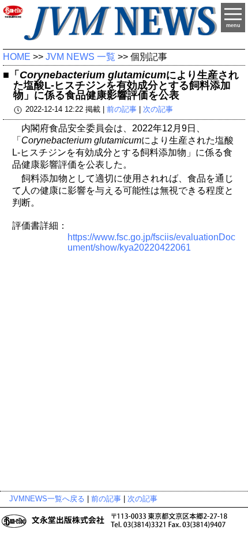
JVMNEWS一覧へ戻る (47, 498)
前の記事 (122, 109)
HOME (17, 57)
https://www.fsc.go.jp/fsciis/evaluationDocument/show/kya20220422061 (151, 242)
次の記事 (158, 109)
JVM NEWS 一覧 (80, 57)
